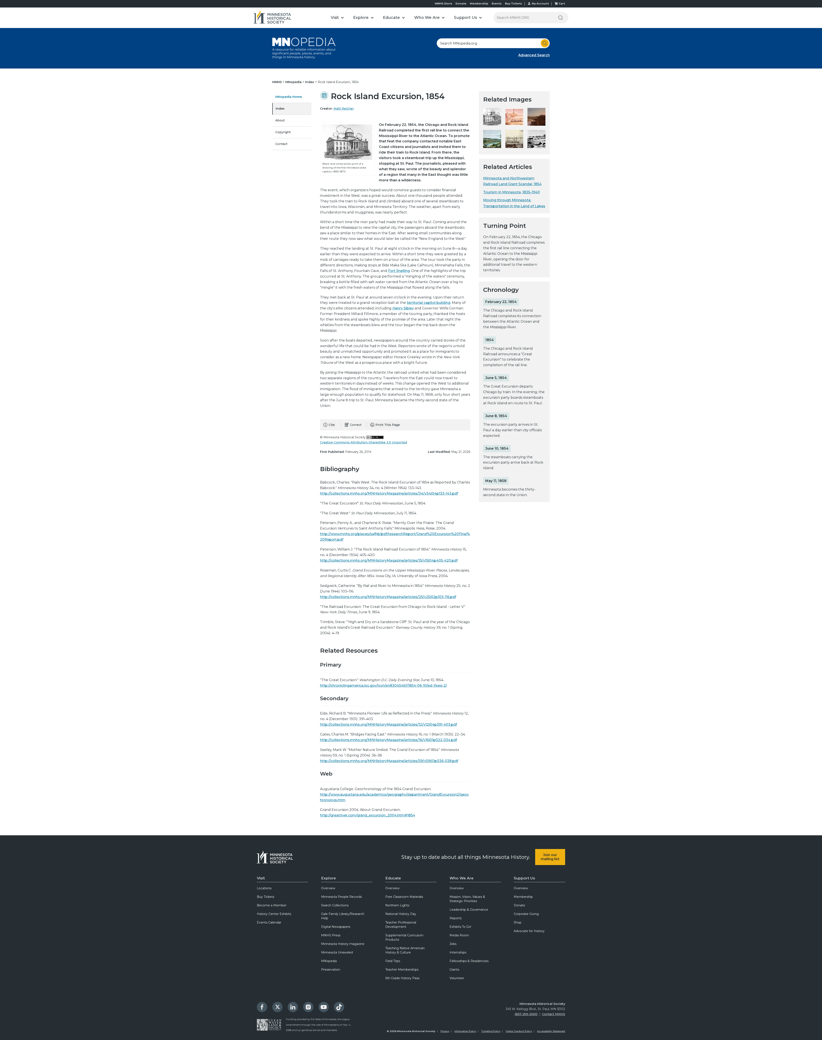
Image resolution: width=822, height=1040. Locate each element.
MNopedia (293, 82)
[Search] (560, 17)
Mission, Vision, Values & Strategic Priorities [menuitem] (467, 899)
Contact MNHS (553, 1014)
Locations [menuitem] (264, 888)
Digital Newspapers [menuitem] (335, 927)
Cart (562, 3)
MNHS (277, 82)
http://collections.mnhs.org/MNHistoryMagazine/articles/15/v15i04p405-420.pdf (389, 560)
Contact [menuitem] (281, 144)
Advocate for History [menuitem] (529, 931)
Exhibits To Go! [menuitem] (460, 927)
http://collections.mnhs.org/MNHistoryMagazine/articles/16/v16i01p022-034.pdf (388, 740)
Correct (356, 425)
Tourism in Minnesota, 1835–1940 (511, 192)
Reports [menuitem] (456, 918)
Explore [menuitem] (328, 878)
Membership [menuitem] (523, 897)
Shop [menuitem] (517, 922)
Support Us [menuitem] (524, 878)
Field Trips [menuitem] (392, 961)
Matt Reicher (344, 108)
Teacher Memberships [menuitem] (401, 969)
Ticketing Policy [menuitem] (490, 1031)
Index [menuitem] (280, 108)
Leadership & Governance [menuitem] (469, 910)
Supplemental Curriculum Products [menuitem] (404, 937)
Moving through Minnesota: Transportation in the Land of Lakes (514, 203)
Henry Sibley (403, 308)
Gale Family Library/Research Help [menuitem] (342, 916)
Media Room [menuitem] (459, 935)
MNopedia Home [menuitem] (288, 97)
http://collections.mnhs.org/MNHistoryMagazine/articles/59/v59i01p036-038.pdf (389, 761)
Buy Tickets (513, 3)
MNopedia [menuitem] (329, 961)
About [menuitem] (280, 120)
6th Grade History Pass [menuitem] (402, 978)
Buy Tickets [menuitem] (265, 897)
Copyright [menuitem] (283, 132)
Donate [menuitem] (519, 905)
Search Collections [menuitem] (334, 905)
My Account (540, 3)
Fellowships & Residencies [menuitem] (469, 961)
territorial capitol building (428, 303)
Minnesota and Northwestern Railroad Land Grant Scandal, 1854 (512, 181)
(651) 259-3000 (526, 1014)
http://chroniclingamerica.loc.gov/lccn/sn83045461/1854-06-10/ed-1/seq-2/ (383, 685)
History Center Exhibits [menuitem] (274, 914)
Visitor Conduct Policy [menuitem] (519, 1031)
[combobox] (493, 43)
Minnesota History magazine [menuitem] (342, 944)
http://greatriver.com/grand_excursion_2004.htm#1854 (367, 815)
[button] (337, 17)
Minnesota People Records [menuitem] (341, 897)
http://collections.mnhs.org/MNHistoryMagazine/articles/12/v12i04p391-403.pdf (388, 724)
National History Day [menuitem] (400, 914)
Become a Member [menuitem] (271, 905)
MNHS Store (443, 3)
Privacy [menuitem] (445, 1031)
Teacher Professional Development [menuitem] (400, 925)
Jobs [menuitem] (453, 944)
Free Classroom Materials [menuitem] (404, 897)
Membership (479, 3)
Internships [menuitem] (458, 952)
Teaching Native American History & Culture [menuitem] (405, 950)
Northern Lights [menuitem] (397, 905)
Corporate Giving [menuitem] (526, 914)
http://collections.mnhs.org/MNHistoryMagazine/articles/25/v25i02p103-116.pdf (388, 597)
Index (310, 82)
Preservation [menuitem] (330, 969)
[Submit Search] (545, 43)
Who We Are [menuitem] (462, 878)
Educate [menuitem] (393, 878)
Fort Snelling (399, 271)
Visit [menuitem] (261, 878)
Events (497, 3)
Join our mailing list (550, 857)
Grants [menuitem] (454, 969)
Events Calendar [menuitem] (269, 922)
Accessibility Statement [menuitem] (551, 1031)
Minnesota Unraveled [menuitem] (337, 952)
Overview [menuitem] (328, 888)
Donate (461, 3)
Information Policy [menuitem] (465, 1031)
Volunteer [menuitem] (457, 978)
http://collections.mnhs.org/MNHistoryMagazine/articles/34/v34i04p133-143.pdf (389, 493)
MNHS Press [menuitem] (330, 935)
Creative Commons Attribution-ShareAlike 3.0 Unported (363, 442)
